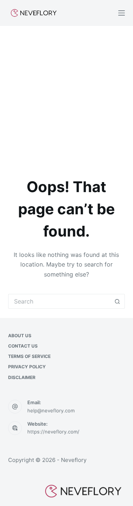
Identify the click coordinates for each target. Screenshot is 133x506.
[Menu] (121, 13)
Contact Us (23, 346)
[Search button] (117, 301)
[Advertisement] (66, 96)
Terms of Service (29, 356)
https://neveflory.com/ (53, 432)
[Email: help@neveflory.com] (15, 407)
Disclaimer (21, 377)
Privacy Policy (27, 366)
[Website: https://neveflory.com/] (15, 428)
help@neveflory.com (51, 410)
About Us (19, 335)
